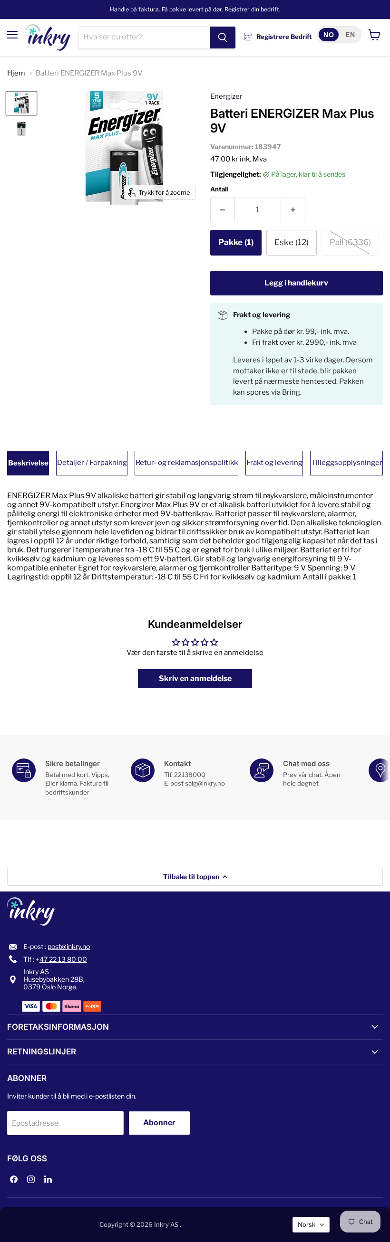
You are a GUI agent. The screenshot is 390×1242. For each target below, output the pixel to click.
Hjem (16, 73)
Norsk (306, 1224)
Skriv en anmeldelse (195, 678)
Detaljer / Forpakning (92, 462)
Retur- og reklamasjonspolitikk (187, 462)
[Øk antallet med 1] (293, 210)
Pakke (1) (236, 242)
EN (350, 34)
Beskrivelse (28, 463)
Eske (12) (291, 242)
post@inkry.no (69, 946)
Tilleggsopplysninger (346, 462)
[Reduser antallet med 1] (222, 210)
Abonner (159, 1122)
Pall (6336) (350, 242)
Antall (219, 189)
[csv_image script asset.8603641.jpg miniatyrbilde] (21, 103)
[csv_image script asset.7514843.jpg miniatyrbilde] (21, 128)
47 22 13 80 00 (63, 959)
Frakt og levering (274, 462)
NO (328, 34)
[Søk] (222, 37)
